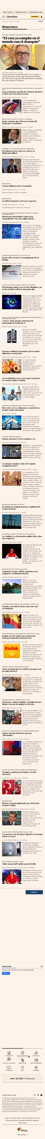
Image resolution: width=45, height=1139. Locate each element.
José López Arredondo (9, 222)
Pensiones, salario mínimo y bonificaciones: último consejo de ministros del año (22, 703)
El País (40, 21)
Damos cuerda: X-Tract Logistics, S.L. (19, 439)
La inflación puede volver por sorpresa (19, 201)
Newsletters (36, 1120)
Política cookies (21, 1118)
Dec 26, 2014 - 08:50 (28, 867)
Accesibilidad (21, 1120)
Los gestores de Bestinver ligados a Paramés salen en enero (22, 835)
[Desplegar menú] (3, 16)
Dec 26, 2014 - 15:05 (20, 97)
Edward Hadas (6, 204)
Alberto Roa (6, 778)
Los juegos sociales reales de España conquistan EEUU (18, 465)
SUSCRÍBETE (35, 16)
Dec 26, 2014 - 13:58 (22, 222)
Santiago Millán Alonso (9, 157)
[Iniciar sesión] (41, 17)
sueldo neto (36, 1055)
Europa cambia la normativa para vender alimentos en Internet (21, 353)
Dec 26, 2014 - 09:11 (22, 739)
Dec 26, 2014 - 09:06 (21, 778)
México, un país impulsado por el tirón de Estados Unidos (20, 804)
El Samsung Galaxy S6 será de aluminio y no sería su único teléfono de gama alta (22, 288)
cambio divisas (22, 1063)
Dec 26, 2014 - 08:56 (28, 809)
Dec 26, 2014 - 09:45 (23, 612)
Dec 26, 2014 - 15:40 (16, 72)
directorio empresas (36, 1063)
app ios (22, 1070)
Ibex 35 (5, 12)
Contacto (7, 1118)
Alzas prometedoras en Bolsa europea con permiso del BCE (21, 670)
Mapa (27, 1120)
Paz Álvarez (5, 72)
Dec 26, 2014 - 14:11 (19, 189)
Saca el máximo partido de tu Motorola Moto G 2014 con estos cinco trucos (22, 93)
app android (36, 1070)
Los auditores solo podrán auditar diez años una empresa (22, 538)
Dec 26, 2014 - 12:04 (9, 293)
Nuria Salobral (6, 675)
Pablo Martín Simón (8, 840)
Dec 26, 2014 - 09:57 (21, 577)
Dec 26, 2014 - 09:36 (22, 675)
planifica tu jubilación (9, 1063)
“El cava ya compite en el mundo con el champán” (21, 40)
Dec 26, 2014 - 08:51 (21, 840)
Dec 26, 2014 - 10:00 (15, 542)
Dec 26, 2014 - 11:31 (30, 357)
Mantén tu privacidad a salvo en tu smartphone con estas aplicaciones (18, 218)
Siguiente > (34, 892)
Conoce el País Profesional (22, 1078)
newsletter (6, 966)
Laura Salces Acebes (8, 577)
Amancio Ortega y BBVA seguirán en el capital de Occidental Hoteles (20, 573)
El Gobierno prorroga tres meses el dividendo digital (18, 152)
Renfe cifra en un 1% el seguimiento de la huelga (20, 259)
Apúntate (6, 973)
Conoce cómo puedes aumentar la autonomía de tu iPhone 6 (17, 322)
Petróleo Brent (34, 12)
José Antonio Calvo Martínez (10, 469)
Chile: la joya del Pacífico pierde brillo (19, 864)
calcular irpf (9, 1055)
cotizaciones (9, 1070)
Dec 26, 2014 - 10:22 (19, 442)
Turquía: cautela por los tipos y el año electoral (19, 773)
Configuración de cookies (33, 1118)
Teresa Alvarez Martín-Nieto (10, 357)
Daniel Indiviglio (7, 189)
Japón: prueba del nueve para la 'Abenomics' (17, 734)
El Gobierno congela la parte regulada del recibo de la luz (21, 508)
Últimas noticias (22, 1122)
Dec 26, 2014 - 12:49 (15, 263)
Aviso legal (13, 1118)
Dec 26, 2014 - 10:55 (30, 384)
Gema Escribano (7, 612)
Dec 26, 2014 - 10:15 (19, 512)
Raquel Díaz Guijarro (8, 127)
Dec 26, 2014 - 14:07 (17, 204)
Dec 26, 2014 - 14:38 (26, 127)
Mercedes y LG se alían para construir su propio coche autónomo (21, 409)
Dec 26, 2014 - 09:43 (20, 642)
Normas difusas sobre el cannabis (17, 186)
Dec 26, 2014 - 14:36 (27, 157)
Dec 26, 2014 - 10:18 (30, 469)
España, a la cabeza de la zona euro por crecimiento (20, 608)
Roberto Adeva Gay (7, 97)
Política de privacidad (11, 1120)
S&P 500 (18, 12)
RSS (31, 1120)
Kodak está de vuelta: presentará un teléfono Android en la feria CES (18, 637)
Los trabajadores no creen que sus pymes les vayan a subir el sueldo (21, 379)
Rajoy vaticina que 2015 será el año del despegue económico (19, 123)
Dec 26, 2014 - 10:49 (9, 413)
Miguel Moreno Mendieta (9, 809)
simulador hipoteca (22, 1055)
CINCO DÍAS (5, 263)
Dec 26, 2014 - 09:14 (15, 708)
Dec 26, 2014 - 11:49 (20, 326)
